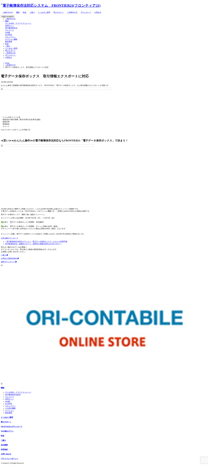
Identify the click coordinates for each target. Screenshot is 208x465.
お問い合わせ (6, 454)
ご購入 (32, 12)
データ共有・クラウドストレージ (18, 23)
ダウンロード (86, 12)
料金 (24, 12)
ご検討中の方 (7, 12)
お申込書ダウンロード (9, 238)
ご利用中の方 (72, 12)
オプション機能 (11, 39)
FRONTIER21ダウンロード (11, 426)
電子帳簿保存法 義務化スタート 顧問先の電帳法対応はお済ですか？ (33, 244)
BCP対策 (8, 35)
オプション (9, 410)
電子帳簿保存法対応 (13, 395)
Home (7, 63)
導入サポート (58, 12)
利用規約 (4, 449)
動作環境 (8, 41)
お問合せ (97, 12)
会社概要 (4, 445)
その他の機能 (10, 408)
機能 (18, 12)
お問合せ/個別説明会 (9, 258)
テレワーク (9, 30)
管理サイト (9, 26)
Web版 (7, 32)
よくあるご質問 (44, 12)
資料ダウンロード (8, 262)
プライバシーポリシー (9, 459)
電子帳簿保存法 (11, 28)
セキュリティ (10, 37)
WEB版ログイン (7, 431)
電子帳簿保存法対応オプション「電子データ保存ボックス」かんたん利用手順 (36, 241)
